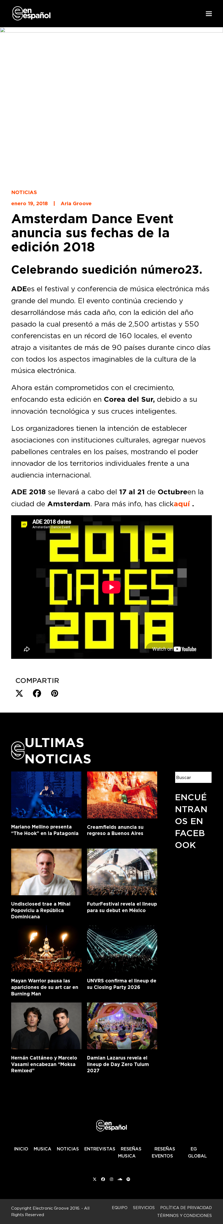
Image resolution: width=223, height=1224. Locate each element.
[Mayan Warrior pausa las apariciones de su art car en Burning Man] (46, 947)
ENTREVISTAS (99, 1149)
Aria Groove (76, 203)
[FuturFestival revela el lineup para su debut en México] (122, 871)
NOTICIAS (68, 1149)
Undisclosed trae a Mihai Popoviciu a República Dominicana (40, 910)
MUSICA (42, 1149)
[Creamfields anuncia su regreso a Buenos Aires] (122, 793)
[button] (209, 13)
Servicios (144, 1207)
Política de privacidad (186, 1207)
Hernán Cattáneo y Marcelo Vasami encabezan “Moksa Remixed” (44, 1064)
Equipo (120, 1207)
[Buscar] (204, 777)
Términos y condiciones (184, 1215)
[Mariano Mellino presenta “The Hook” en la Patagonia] (46, 793)
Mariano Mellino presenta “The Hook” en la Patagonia (45, 830)
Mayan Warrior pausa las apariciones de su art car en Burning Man (44, 987)
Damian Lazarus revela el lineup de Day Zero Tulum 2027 (118, 1064)
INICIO (21, 1149)
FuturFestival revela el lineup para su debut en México (122, 907)
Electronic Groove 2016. (56, 1208)
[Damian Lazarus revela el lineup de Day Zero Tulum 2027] (122, 1024)
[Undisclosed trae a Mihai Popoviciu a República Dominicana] (46, 871)
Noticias (24, 192)
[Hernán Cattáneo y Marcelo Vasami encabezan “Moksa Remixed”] (46, 1024)
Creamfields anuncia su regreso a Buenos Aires (115, 830)
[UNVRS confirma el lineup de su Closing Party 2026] (122, 947)
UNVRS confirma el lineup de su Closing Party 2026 (121, 984)
